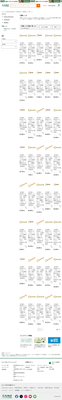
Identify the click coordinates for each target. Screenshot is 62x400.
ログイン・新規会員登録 (49, 5)
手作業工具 (18, 11)
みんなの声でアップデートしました (25, 345)
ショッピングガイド (30, 365)
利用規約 (27, 367)
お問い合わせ (40, 371)
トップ (3, 11)
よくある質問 (28, 369)
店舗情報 (4, 369)
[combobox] (22, 6)
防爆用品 (24, 11)
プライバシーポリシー (42, 365)
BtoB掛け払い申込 (18, 380)
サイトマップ (5, 367)
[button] (38, 5)
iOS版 (50, 367)
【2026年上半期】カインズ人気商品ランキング (40, 346)
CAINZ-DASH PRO (10, 11)
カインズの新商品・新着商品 (53, 345)
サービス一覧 (5, 365)
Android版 (51, 369)
